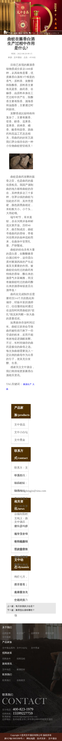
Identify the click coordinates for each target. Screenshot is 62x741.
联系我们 (7, 674)
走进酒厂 (21, 633)
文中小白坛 (21, 432)
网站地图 (30, 738)
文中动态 (6, 669)
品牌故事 (6, 633)
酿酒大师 (49, 633)
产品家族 (7, 642)
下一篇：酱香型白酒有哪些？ (21, 610)
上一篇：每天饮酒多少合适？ (21, 606)
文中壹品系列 (8, 648)
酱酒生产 (27, 384)
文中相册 (6, 637)
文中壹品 (19, 424)
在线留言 (21, 680)
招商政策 (7, 653)
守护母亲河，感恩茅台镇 (21, 556)
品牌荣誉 (35, 633)
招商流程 (21, 659)
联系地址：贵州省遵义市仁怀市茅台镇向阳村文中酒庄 (21, 506)
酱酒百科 (21, 669)
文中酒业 (52, 738)
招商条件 (6, 659)
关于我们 (7, 627)
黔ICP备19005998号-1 (14, 738)
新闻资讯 (7, 663)
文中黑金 (19, 439)
